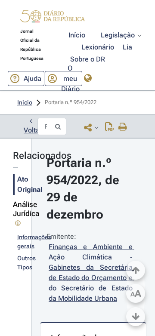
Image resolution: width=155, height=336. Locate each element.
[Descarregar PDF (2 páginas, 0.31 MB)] (109, 127)
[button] (52, 17)
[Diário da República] (52, 18)
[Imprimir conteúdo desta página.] (122, 127)
